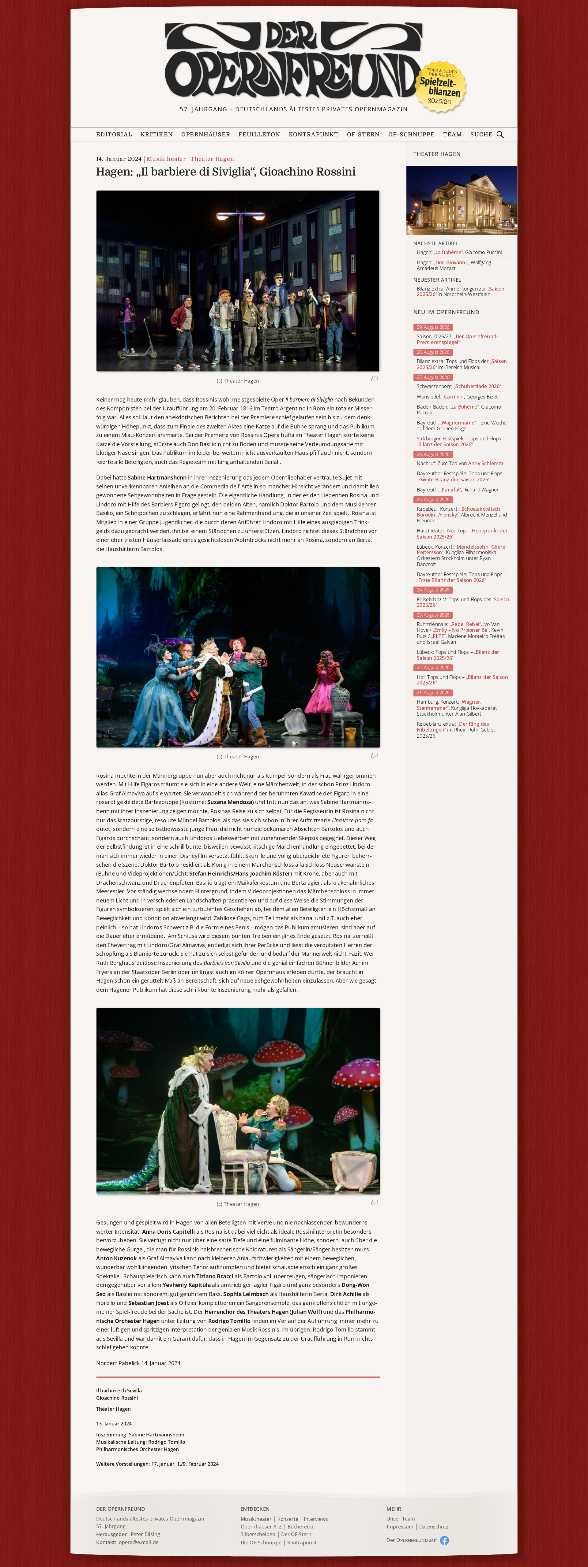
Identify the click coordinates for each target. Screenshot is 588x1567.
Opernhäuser (205, 135)
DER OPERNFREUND (120, 1508)
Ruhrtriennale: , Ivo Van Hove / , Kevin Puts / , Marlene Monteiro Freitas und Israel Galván (461, 633)
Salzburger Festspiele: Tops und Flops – (461, 441)
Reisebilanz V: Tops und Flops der (463, 602)
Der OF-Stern (296, 1535)
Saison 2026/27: (457, 339)
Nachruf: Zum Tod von (460, 464)
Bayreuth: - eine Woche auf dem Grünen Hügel (462, 426)
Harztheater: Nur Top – (462, 533)
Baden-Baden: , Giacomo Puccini (459, 410)
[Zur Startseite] (294, 60)
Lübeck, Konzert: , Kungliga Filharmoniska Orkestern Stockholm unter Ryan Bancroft (462, 555)
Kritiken (157, 135)
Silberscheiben (258, 1535)
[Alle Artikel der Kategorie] (462, 200)
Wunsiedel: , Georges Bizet (457, 397)
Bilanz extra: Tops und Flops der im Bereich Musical (462, 364)
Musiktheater (166, 159)
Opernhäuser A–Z (261, 1527)
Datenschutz (433, 1527)
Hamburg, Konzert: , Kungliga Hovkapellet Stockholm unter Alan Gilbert (457, 708)
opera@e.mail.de (139, 1542)
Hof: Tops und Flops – (462, 680)
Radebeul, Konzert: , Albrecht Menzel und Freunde (462, 515)
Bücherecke (301, 1527)
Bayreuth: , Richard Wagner (458, 490)
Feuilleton (259, 135)
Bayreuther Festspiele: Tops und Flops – (461, 477)
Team (452, 135)
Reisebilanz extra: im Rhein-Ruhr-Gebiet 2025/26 (456, 730)
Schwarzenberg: (459, 387)
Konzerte (287, 1519)
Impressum (400, 1527)
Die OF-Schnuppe (261, 1543)
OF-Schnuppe (411, 135)
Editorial (114, 135)
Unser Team (400, 1518)
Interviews (316, 1519)
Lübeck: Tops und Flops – (458, 655)
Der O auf (411, 1540)
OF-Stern (363, 135)
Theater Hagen (212, 159)
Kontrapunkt (314, 135)
